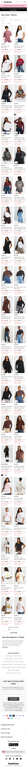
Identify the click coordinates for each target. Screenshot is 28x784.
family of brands (14, 705)
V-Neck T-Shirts (17, 656)
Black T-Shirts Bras (13, 670)
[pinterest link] (10, 759)
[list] (13, 5)
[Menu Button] (2, 2)
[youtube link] (17, 759)
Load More (13, 632)
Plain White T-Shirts (20, 664)
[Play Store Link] (13, 744)
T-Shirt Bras (8, 656)
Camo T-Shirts (18, 658)
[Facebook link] (13, 759)
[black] (2, 475)
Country (13, 748)
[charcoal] (15, 114)
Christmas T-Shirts (8, 661)
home (2, 12)
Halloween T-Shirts (7, 664)
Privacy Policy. (18, 710)
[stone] (17, 114)
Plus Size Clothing (20, 12)
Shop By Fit (12, 12)
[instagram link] (6, 759)
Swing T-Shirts (21, 667)
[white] (4, 475)
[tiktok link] (21, 759)
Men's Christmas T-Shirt (13, 673)
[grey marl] (6, 475)
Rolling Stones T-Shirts (8, 667)
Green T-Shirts (19, 661)
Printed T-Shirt (8, 658)
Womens (7, 12)
